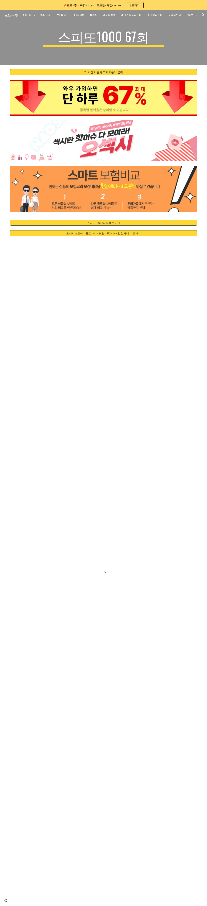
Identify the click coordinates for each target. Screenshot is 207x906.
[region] (103, 5)
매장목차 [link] (79, 15)
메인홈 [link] (27, 15)
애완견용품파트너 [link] (131, 15)
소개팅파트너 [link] (155, 15)
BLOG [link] (93, 15)
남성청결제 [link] (109, 15)
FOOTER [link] (45, 15)
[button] (203, 15)
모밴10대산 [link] (62, 15)
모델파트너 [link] (174, 15)
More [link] (190, 15)
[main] (103, 38)
